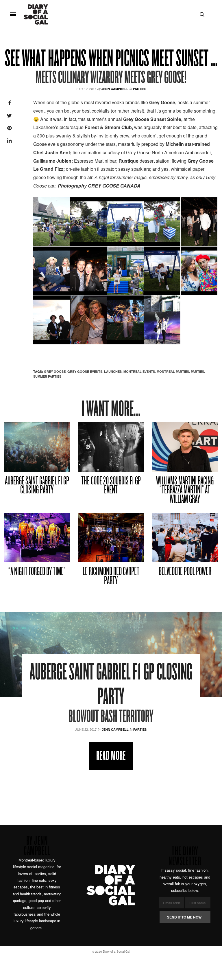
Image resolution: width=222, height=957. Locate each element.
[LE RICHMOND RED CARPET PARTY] (111, 537)
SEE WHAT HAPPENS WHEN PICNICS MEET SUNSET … (111, 59)
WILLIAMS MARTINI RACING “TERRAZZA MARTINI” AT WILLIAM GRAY (185, 490)
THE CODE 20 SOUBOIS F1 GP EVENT (111, 486)
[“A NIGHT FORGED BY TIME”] (37, 537)
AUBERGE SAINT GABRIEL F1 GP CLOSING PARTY (37, 486)
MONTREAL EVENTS (139, 371)
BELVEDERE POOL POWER (185, 572)
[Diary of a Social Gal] (36, 14)
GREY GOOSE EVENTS (84, 371)
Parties (139, 89)
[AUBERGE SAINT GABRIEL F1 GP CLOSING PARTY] (37, 447)
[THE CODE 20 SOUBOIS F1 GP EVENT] (111, 447)
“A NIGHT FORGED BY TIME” (37, 572)
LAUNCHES (113, 371)
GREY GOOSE (55, 371)
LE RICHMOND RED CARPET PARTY (111, 576)
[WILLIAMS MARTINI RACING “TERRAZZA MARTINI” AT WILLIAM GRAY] (185, 447)
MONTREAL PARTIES (173, 371)
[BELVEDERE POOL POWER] (185, 537)
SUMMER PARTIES (47, 376)
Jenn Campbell (114, 89)
